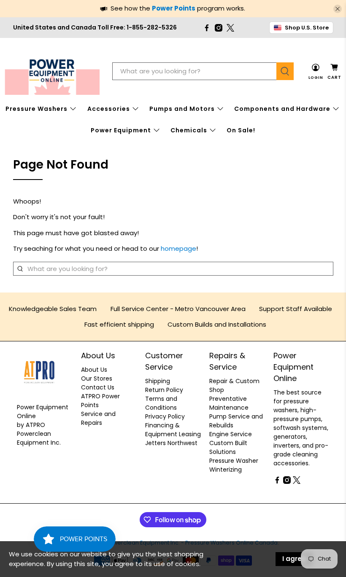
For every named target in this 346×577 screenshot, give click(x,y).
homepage (178, 248)
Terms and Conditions (161, 403)
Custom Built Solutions (228, 447)
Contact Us (97, 387)
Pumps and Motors (182, 109)
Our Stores (96, 378)
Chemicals (188, 130)
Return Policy (164, 390)
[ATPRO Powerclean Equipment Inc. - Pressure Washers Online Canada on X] (230, 28)
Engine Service (230, 434)
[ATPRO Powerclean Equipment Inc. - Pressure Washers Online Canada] (52, 71)
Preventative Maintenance (229, 403)
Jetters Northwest (171, 443)
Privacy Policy (165, 416)
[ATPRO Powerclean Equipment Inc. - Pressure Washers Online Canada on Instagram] (218, 28)
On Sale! (241, 130)
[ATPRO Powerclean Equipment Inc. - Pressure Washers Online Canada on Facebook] (207, 28)
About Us (94, 369)
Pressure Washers (36, 109)
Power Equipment (121, 130)
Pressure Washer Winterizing (233, 465)
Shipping (157, 381)
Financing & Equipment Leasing (173, 429)
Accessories (108, 109)
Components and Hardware (282, 109)
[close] (337, 9)
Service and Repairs (98, 418)
